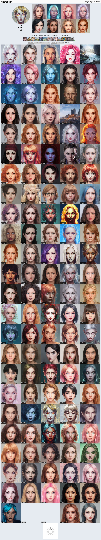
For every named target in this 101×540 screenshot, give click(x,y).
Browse (98, 2)
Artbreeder (6, 2)
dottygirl (3, 63)
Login (87, 2)
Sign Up (92, 2)
